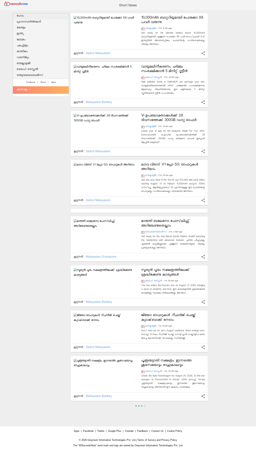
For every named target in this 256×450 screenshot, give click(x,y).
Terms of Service (146, 440)
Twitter (100, 431)
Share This (203, 53)
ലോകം (21, 40)
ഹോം (20, 16)
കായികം (22, 52)
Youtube (129, 431)
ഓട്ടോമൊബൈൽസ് (30, 76)
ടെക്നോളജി (23, 64)
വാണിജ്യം (23, 58)
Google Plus (114, 431)
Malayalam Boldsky (99, 103)
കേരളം (21, 28)
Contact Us (157, 431)
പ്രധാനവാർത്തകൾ (29, 22)
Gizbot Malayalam (98, 54)
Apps (53, 82)
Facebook (88, 431)
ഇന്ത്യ (20, 34)
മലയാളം (23, 90)
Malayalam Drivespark (101, 257)
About (43, 82)
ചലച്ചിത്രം (22, 46)
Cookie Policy (174, 431)
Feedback (30, 82)
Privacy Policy (169, 440)
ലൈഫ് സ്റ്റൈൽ (27, 70)
